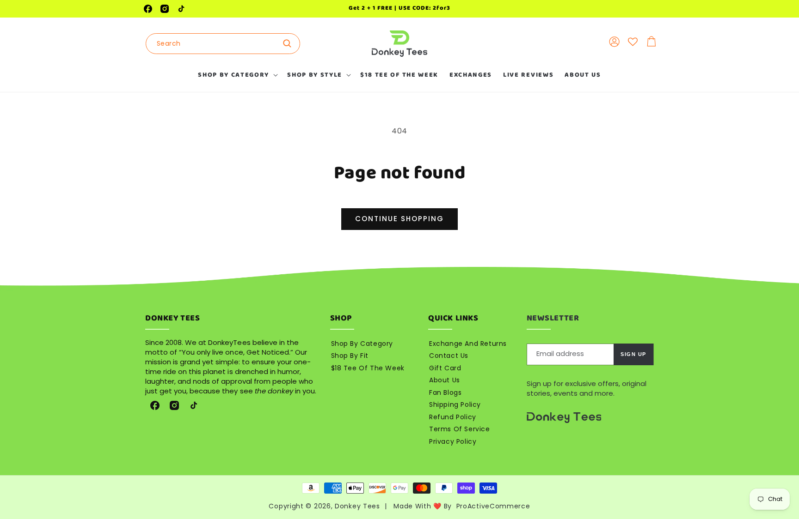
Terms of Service (459, 429)
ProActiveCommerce (493, 506)
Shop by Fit (350, 355)
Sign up (633, 354)
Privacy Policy (452, 441)
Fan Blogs (445, 392)
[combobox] (223, 43)
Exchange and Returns (468, 343)
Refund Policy (452, 417)
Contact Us (448, 355)
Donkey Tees (357, 506)
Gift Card (445, 368)
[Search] (290, 43)
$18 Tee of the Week (368, 368)
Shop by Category (362, 343)
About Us (444, 380)
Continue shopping (399, 218)
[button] (237, 74)
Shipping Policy (455, 404)
